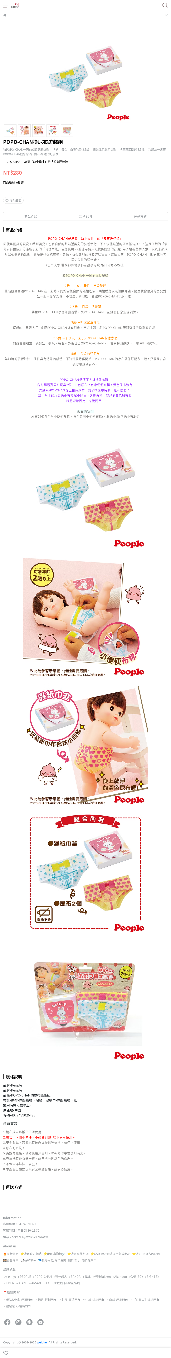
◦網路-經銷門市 (46, 1300)
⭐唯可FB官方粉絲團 (146, 1254)
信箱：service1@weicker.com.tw (25, 1237)
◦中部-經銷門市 (93, 1300)
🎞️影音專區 (10, 1260)
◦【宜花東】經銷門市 (144, 1300)
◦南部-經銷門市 (117, 1300)
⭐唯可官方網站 (30, 1254)
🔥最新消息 (10, 1254)
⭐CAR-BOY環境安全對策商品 (110, 1254)
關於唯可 (74, 1260)
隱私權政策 (89, 1260)
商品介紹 (30, 216)
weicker (43, 1342)
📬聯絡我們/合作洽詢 (52, 1260)
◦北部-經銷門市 (69, 1300)
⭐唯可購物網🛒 (54, 1254)
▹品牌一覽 (9, 1277)
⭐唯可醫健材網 (77, 1254)
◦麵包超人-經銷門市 (17, 1306)
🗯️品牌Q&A (28, 1260)
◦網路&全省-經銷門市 (18, 1300)
